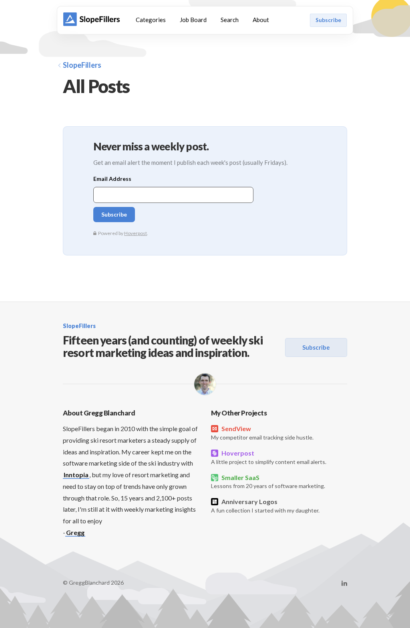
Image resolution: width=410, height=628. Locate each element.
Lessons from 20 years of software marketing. (268, 482)
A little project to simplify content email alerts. (268, 457)
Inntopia (76, 474)
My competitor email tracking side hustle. (262, 433)
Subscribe (328, 20)
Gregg (75, 532)
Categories (151, 19)
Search (230, 19)
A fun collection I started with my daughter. (265, 506)
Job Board (193, 19)
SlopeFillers (82, 65)
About (261, 19)
